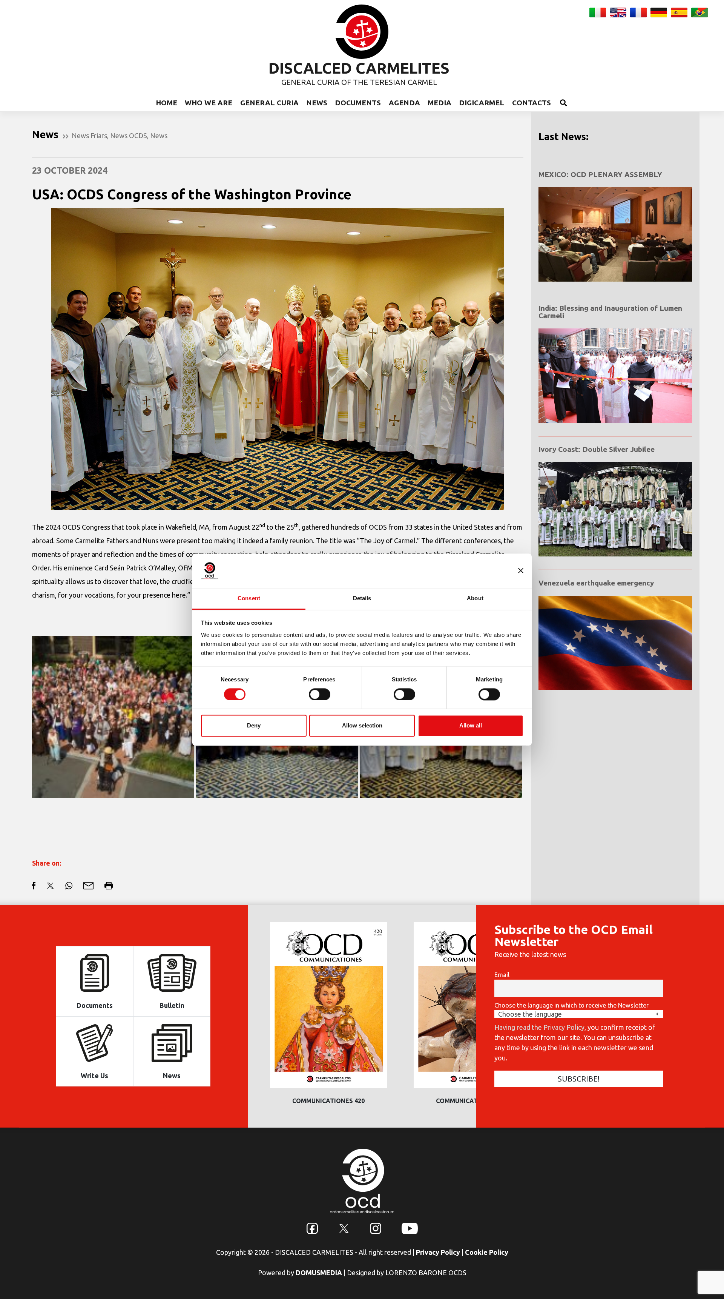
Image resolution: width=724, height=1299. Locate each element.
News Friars (89, 135)
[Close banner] (520, 570)
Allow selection (362, 726)
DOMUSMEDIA (319, 1272)
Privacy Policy (438, 1252)
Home (166, 103)
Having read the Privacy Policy (539, 1027)
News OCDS (128, 135)
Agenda (404, 103)
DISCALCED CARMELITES (358, 68)
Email (501, 974)
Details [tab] (362, 598)
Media (439, 103)
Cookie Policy (486, 1252)
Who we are (208, 103)
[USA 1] (113, 717)
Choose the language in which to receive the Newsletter (571, 1005)
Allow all (470, 726)
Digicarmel (481, 103)
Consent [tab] (249, 598)
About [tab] (475, 598)
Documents (358, 103)
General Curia (269, 103)
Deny (254, 726)
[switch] (319, 694)
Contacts (531, 103)
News (316, 103)
